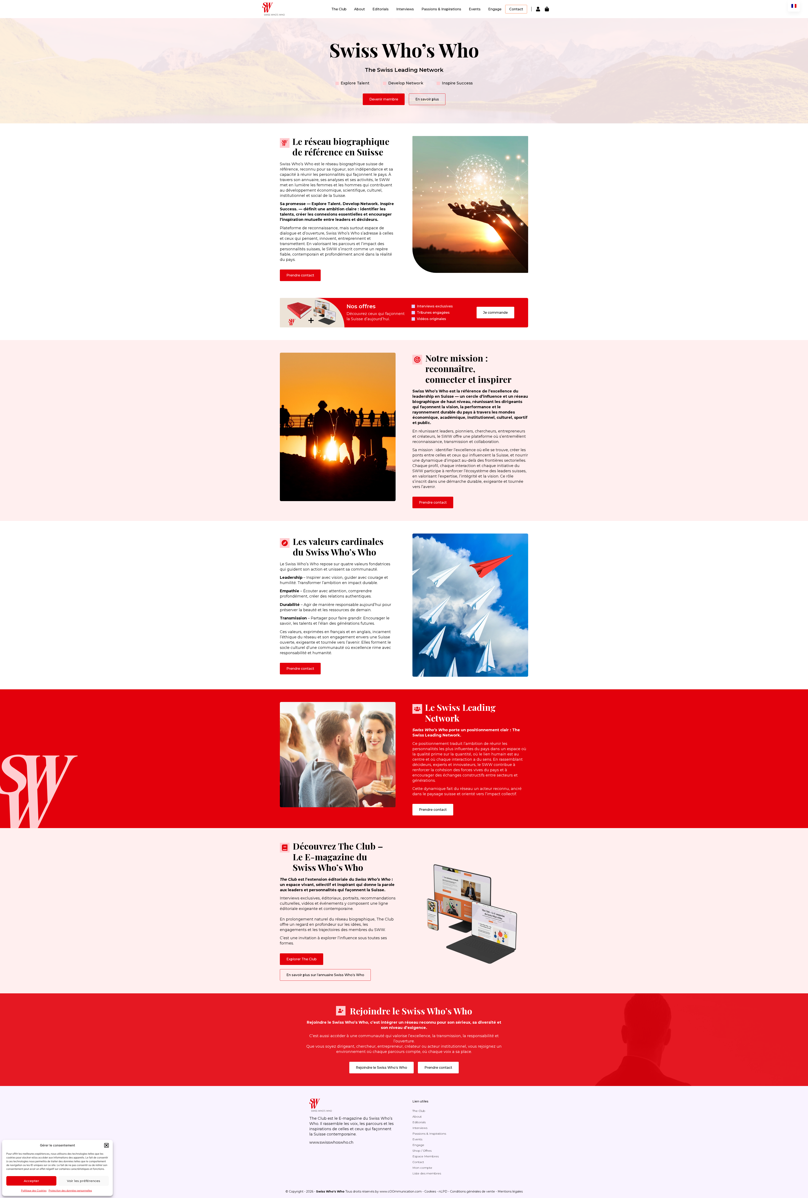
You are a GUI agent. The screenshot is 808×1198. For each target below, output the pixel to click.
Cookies (430, 1191)
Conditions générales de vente (472, 1191)
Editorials (380, 9)
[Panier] (547, 9)
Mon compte (422, 1168)
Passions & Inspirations (441, 9)
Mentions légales (510, 1191)
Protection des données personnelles (70, 1190)
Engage (494, 9)
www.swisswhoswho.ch (331, 1142)
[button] (106, 1145)
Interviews (405, 9)
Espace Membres (425, 1156)
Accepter (31, 1181)
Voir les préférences (83, 1181)
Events (475, 9)
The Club (339, 9)
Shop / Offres (422, 1151)
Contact (516, 9)
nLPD (443, 1191)
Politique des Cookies (34, 1190)
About (359, 9)
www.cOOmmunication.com (401, 1191)
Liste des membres (426, 1173)
